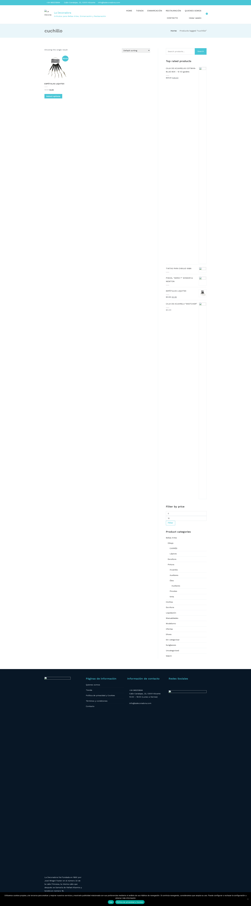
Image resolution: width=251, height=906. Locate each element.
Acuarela (174, 570)
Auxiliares (174, 575)
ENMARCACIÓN (154, 11)
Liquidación (171, 613)
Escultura (172, 559)
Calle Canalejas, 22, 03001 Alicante (79, 2)
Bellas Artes (171, 538)
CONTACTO (172, 18)
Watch (169, 656)
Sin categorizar (172, 640)
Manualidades (172, 618)
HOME (129, 11)
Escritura (170, 607)
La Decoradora (62, 12)
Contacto (90, 706)
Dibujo (170, 543)
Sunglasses (171, 645)
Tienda (89, 690)
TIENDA (140, 11)
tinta (172, 597)
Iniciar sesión (195, 18)
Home (174, 31)
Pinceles (173, 591)
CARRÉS (173, 548)
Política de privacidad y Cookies (100, 695)
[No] (247, 899)
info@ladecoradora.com (108, 2)
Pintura (171, 564)
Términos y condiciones (96, 701)
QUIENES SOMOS (193, 11)
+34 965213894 (53, 2)
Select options (53, 96)
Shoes (169, 634)
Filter (170, 523)
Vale (111, 902)
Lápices (173, 554)
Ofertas (169, 629)
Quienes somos (93, 685)
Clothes (169, 602)
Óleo (172, 581)
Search (201, 51)
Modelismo (171, 623)
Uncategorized (172, 650)
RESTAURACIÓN (173, 11)
